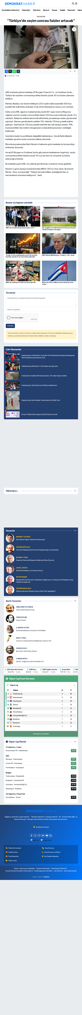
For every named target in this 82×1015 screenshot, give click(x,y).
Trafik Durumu (13, 852)
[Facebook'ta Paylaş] (6, 71)
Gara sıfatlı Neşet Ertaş (25, 610)
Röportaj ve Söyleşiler (27, 868)
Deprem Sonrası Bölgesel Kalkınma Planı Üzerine (35, 560)
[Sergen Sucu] (10, 650)
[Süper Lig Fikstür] (75, 742)
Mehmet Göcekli (23, 537)
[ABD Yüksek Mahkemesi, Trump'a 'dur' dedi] (59, 243)
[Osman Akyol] (10, 660)
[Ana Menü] (76, 4)
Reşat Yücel (21, 638)
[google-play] (46, 840)
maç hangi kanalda (70, 871)
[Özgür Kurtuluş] (10, 548)
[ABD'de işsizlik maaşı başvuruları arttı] (23, 216)
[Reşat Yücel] (10, 639)
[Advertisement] (41, 453)
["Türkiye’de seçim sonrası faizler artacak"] (41, 47)
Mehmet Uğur (22, 557)
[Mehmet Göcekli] (10, 538)
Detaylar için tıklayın (41, 734)
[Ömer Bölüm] (10, 619)
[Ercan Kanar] (10, 579)
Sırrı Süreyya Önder (24, 607)
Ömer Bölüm (21, 617)
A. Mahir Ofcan (22, 627)
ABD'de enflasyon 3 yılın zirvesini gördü (21, 282)
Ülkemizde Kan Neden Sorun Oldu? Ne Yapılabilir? (36, 591)
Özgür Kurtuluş (23, 547)
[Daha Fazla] (18, 71)
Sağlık (62, 10)
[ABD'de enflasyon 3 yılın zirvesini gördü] (23, 271)
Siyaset (46, 10)
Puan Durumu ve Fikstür (52, 852)
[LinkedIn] (43, 835)
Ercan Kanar (21, 577)
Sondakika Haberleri (10, 10)
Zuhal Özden (21, 568)
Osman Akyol (22, 658)
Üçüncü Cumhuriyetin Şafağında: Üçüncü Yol (33, 641)
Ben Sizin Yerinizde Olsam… (27, 651)
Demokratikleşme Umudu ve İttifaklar (31, 630)
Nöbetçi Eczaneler (14, 848)
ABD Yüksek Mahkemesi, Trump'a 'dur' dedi (58, 255)
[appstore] (35, 840)
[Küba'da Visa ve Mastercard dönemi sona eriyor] (59, 271)
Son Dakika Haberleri (51, 856)
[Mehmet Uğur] (10, 559)
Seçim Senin (21, 620)
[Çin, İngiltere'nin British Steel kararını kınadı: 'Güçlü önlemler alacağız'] (59, 216)
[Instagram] (39, 835)
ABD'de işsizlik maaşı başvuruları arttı (20, 228)
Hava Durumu (49, 848)
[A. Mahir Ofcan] (10, 629)
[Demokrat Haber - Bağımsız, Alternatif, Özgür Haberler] (20, 3)
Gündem (36, 10)
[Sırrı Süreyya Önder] (10, 608)
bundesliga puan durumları (43, 871)
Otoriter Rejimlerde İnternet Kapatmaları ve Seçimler (37, 550)
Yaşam (54, 10)
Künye (16, 868)
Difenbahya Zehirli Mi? (59, 868)
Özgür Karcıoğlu (23, 588)
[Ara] (73, 4)
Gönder (10, 326)
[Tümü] (75, 491)
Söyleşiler (26, 10)
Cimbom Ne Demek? (43, 868)
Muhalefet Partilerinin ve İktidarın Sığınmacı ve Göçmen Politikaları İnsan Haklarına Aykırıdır (44, 581)
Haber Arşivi (12, 860)
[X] (35, 835)
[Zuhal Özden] (10, 569)
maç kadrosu (58, 871)
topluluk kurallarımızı (25, 333)
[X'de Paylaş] (10, 71)
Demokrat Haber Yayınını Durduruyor (30, 540)
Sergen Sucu (21, 648)
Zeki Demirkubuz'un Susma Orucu (29, 571)
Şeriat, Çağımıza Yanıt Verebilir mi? (30, 661)
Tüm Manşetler (13, 856)
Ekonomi (71, 10)
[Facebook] (31, 835)
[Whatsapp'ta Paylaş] (14, 71)
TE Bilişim (46, 877)
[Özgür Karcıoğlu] (10, 590)
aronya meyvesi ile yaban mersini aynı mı (19, 871)
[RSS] (50, 835)
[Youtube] (47, 835)
